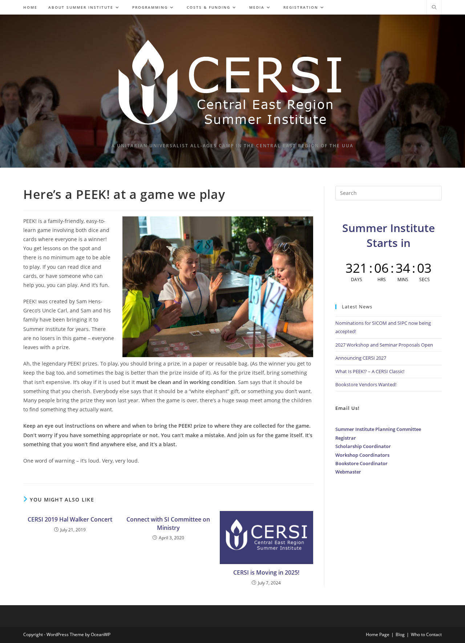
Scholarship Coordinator (363, 446)
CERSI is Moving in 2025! (266, 572)
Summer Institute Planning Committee (378, 429)
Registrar (345, 438)
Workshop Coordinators (362, 455)
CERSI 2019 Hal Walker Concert (70, 519)
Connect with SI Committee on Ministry (168, 523)
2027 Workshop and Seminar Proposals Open (384, 345)
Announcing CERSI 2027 (360, 358)
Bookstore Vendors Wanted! (365, 384)
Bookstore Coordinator (361, 463)
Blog (400, 634)
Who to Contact (426, 634)
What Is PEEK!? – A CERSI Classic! (369, 371)
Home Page (377, 634)
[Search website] (434, 8)
